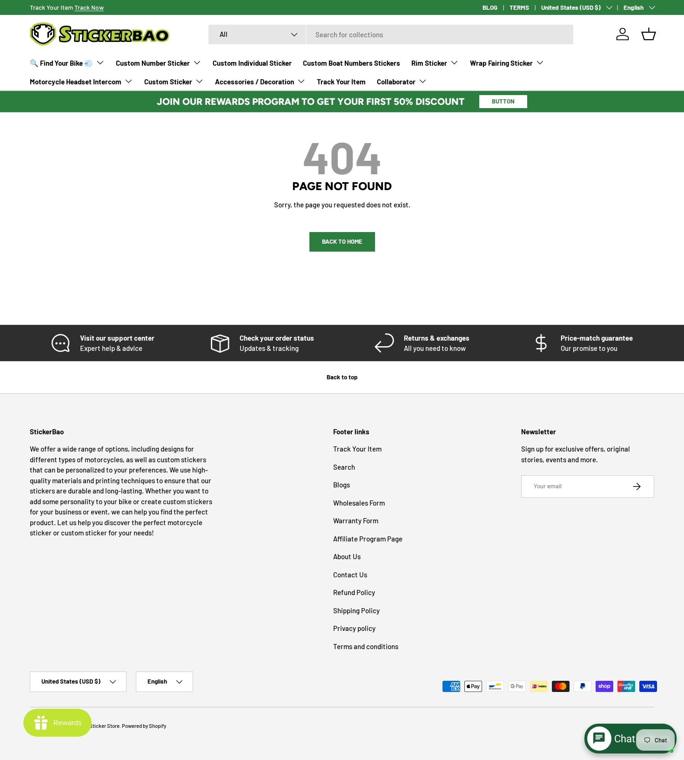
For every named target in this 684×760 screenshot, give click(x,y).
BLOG (490, 7)
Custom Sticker (168, 81)
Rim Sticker (429, 63)
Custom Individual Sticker (252, 63)
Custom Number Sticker (153, 63)
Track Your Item (341, 81)
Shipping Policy (356, 610)
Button (503, 101)
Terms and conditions (365, 646)
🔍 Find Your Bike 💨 (61, 63)
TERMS (519, 7)
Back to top (342, 377)
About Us (347, 557)
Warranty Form (355, 521)
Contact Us (350, 574)
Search (344, 467)
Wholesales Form (359, 503)
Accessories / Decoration (254, 81)
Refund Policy (354, 593)
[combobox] (390, 34)
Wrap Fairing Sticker (501, 63)
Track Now (89, 7)
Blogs (341, 485)
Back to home (342, 241)
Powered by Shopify (144, 726)
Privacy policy (354, 628)
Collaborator (396, 81)
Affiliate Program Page (367, 538)
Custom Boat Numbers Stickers (351, 63)
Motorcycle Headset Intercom (75, 81)
